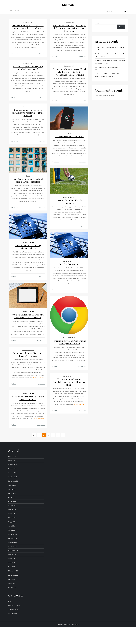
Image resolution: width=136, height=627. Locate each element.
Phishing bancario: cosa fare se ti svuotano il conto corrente (109, 55)
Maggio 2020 (12, 583)
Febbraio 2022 (12, 534)
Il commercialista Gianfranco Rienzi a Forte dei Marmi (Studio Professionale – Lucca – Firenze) (69, 72)
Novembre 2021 (13, 542)
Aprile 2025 (11, 460)
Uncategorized (12, 613)
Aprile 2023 (11, 497)
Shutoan (68, 5)
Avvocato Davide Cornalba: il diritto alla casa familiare (28, 398)
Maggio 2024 (12, 469)
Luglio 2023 (11, 489)
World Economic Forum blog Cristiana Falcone (28, 247)
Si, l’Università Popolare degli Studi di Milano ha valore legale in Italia (110, 62)
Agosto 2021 (12, 554)
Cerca (97, 23)
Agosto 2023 (12, 485)
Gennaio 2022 (12, 538)
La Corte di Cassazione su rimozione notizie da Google (109, 48)
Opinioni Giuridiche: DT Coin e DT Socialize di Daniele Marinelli (28, 316)
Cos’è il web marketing (69, 264)
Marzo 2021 (12, 567)
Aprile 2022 (11, 526)
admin (14, 276)
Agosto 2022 (12, 509)
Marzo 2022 (12, 530)
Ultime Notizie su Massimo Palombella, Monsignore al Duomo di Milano (69, 382)
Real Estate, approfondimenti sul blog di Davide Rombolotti (28, 180)
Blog (69, 133)
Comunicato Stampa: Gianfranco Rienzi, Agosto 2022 (28, 354)
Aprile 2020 (11, 587)
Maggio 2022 (12, 522)
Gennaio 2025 (12, 464)
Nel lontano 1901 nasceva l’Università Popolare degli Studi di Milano (107, 75)
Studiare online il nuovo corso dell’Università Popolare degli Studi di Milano (28, 113)
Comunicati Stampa (69, 197)
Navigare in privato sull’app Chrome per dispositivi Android (69, 342)
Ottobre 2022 (12, 505)
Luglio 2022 (11, 514)
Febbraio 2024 (12, 473)
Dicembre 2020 (13, 571)
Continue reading (38, 378)
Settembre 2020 (13, 575)
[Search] (125, 11)
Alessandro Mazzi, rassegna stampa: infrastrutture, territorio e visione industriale (69, 28)
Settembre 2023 (13, 481)
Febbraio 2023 (12, 501)
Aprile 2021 (11, 563)
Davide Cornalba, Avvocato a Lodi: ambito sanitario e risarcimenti (28, 27)
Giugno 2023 (12, 493)
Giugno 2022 (12, 518)
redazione (15, 53)
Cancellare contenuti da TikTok (69, 136)
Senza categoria (13, 609)
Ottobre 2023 (12, 477)
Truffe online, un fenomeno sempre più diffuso (107, 68)
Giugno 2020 (12, 579)
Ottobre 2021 (12, 546)
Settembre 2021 (13, 550)
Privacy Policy (14, 10)
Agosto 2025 (12, 456)
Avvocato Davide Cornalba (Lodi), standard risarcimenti (28, 67)
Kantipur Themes (73, 624)
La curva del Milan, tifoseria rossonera (69, 201)
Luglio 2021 (11, 558)
